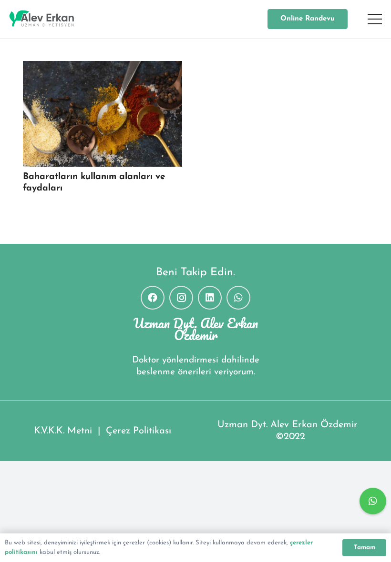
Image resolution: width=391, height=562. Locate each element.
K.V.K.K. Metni (63, 431)
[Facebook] (153, 298)
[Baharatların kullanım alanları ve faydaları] (102, 114)
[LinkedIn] (210, 298)
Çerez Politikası (138, 431)
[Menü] (374, 19)
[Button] (373, 501)
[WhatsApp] (238, 298)
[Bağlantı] (41, 19)
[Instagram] (181, 298)
